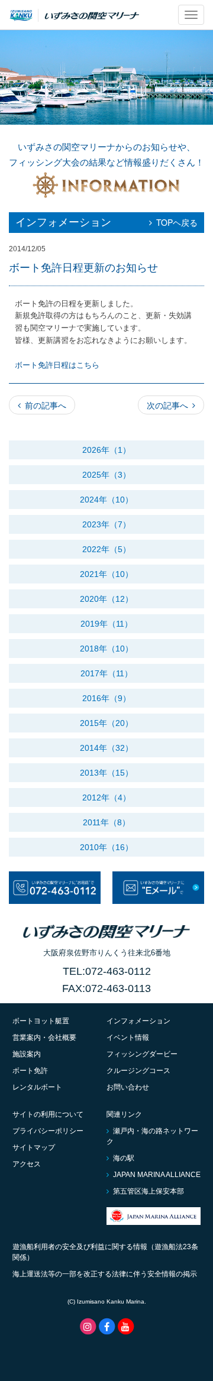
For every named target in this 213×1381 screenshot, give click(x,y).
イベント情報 (127, 1037)
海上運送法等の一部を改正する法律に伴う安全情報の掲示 (104, 1274)
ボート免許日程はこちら (57, 365)
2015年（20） (106, 723)
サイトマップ (33, 1147)
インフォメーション (138, 1021)
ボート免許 (30, 1070)
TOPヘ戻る (177, 222)
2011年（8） (106, 822)
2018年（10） (106, 648)
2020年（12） (106, 599)
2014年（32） (106, 748)
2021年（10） (106, 574)
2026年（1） (106, 450)
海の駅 (123, 1158)
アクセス (26, 1164)
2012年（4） (106, 797)
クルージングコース (138, 1070)
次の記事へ (167, 405)
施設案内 (26, 1054)
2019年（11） (106, 623)
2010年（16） (106, 847)
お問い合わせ (127, 1087)
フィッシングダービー (142, 1054)
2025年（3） (106, 474)
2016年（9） (106, 698)
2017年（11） (106, 673)
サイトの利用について (47, 1114)
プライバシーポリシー (47, 1131)
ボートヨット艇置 (40, 1021)
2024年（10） (106, 499)
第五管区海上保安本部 (148, 1191)
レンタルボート (37, 1087)
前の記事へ (45, 405)
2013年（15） (106, 772)
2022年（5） (106, 549)
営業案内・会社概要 (44, 1037)
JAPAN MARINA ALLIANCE (157, 1175)
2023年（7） (106, 524)
